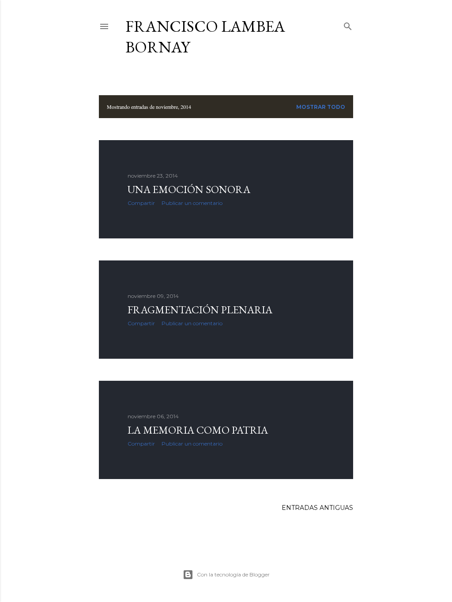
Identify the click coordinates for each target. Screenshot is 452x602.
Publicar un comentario (192, 203)
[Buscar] (348, 24)
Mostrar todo (320, 107)
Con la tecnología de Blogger (233, 574)
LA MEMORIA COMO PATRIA (198, 430)
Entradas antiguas (317, 508)
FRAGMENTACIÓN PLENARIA (200, 309)
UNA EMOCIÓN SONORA (189, 189)
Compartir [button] (141, 203)
